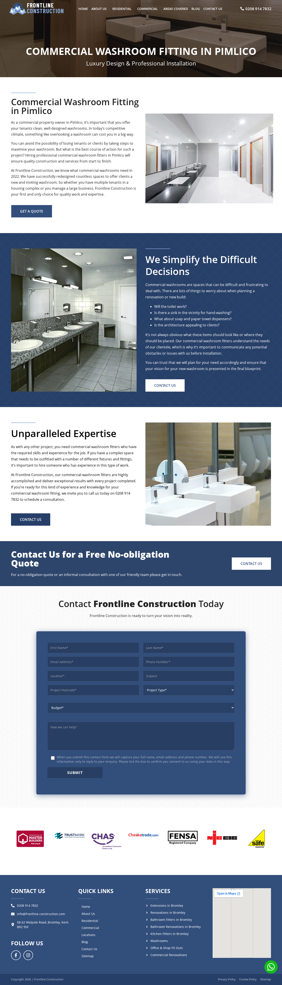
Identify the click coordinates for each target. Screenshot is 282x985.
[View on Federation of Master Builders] (30, 839)
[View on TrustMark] (69, 836)
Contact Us (212, 9)
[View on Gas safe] (256, 839)
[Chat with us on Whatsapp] (271, 967)
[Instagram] (28, 955)
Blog (195, 9)
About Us (99, 9)
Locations (88, 935)
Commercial (147, 9)
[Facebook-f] (16, 955)
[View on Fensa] (182, 838)
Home (83, 9)
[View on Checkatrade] (143, 835)
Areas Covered (175, 9)
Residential (122, 9)
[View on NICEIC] (222, 838)
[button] (100, 9)
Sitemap (88, 956)
